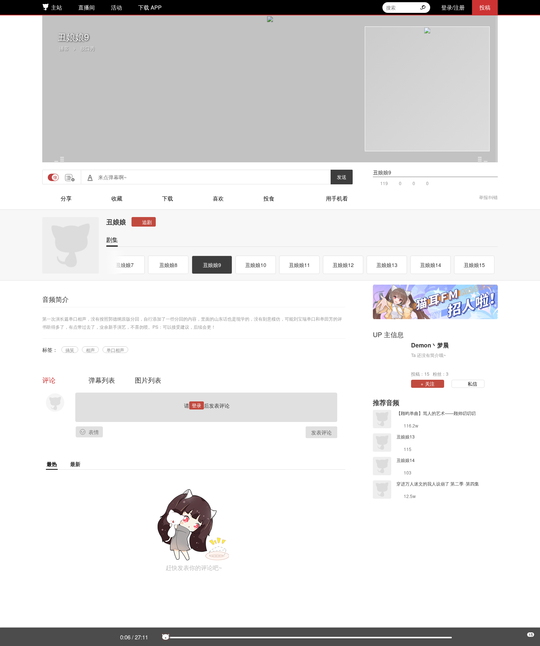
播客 (64, 48)
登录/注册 (453, 7)
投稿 (484, 7)
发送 (341, 176)
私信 (472, 383)
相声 (90, 350)
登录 (196, 405)
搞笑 (69, 350)
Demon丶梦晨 (430, 345)
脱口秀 (87, 48)
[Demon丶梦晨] (390, 359)
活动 (116, 7)
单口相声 (115, 350)
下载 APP (150, 7)
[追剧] (144, 222)
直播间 (86, 7)
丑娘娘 (116, 222)
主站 (56, 7)
